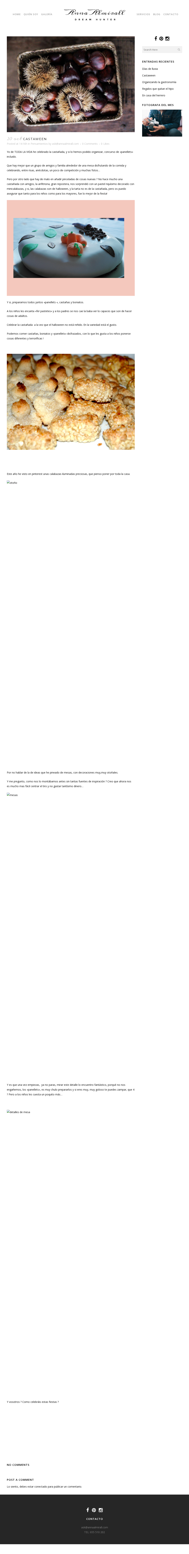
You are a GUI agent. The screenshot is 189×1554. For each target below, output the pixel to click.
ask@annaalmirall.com (65, 143)
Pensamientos (39, 143)
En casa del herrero (153, 95)
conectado (40, 1486)
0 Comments (90, 143)
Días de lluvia (150, 69)
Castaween (148, 75)
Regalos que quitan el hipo (158, 88)
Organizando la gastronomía (159, 82)
